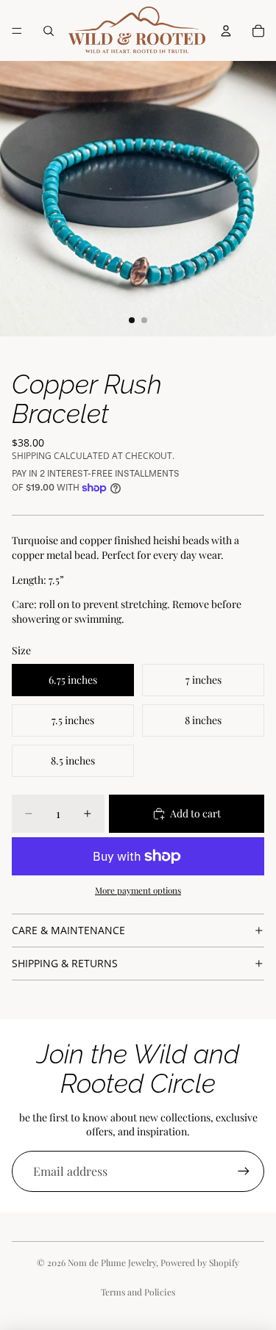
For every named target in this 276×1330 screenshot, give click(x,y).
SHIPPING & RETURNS (65, 963)
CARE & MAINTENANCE (68, 930)
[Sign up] (244, 1171)
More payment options (138, 890)
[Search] (48, 31)
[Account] (226, 31)
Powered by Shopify (199, 1262)
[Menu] (17, 31)
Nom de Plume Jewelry (112, 1262)
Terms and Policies (138, 1292)
